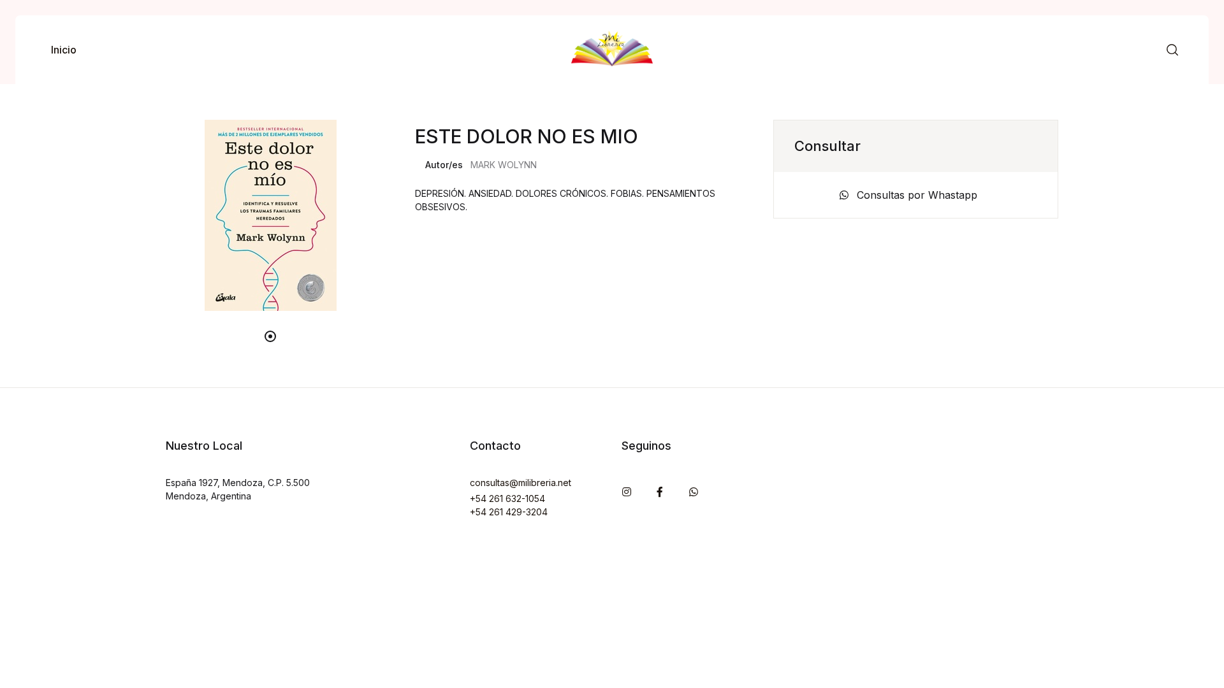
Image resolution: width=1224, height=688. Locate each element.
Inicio (63, 49)
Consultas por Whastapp (915, 195)
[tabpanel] (270, 215)
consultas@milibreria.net (520, 482)
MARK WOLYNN (503, 164)
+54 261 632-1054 (507, 498)
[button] (1172, 50)
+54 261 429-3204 (509, 511)
